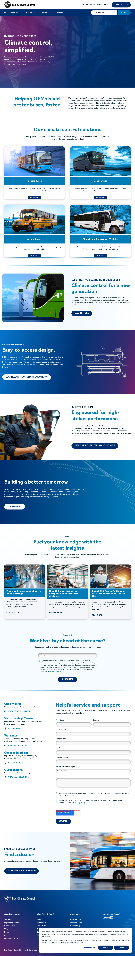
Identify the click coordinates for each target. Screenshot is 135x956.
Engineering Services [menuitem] (12, 923)
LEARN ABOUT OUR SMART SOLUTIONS (28, 377)
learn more (83, 313)
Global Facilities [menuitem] (10, 926)
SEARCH (124, 12)
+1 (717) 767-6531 (16, 763)
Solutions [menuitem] (7, 919)
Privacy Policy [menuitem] (75, 919)
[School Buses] (34, 231)
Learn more (16, 507)
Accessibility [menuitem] (75, 926)
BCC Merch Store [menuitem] (11, 938)
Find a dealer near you (21, 871)
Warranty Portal (17, 745)
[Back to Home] (16, 4)
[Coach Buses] (100, 172)
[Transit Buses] (34, 172)
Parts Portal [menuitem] (41, 926)
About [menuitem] (6, 935)
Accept (105, 947)
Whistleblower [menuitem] (76, 923)
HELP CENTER (14, 728)
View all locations (18, 777)
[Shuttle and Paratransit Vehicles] (100, 231)
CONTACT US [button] (121, 4)
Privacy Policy (54, 672)
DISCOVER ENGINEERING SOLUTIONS (95, 446)
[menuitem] (11, 12)
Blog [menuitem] (6, 929)
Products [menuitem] (28, 13)
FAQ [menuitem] (39, 919)
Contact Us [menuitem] (41, 923)
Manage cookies (89, 947)
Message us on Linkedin (19, 711)
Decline (121, 947)
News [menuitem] (6, 932)
